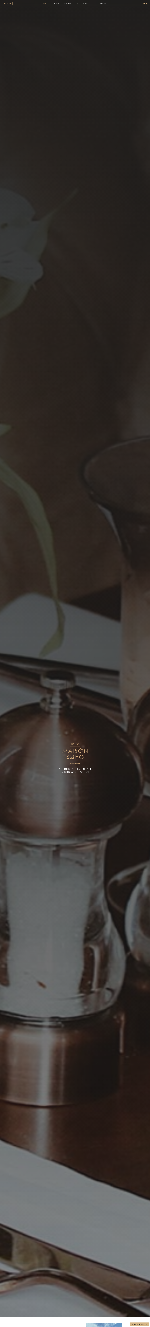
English (144, 3)
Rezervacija (7, 3)
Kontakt (103, 3)
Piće (76, 3)
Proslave (85, 3)
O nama (57, 3)
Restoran (67, 3)
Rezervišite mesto (140, 1324)
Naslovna (46, 3)
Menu (94, 3)
